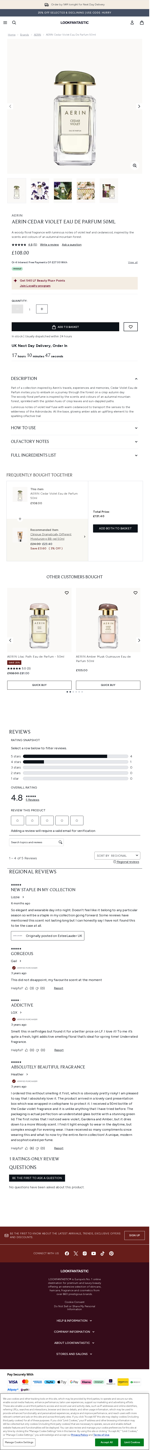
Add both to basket (115, 528)
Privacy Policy (79, 1435)
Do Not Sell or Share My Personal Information (74, 1308)
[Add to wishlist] (131, 326)
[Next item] (139, 640)
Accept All (107, 1442)
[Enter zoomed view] (134, 165)
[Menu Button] (5, 22)
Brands (24, 34)
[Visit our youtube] (93, 1253)
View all (133, 262)
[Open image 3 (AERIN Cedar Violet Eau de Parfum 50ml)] (63, 190)
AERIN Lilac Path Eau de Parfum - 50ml (36, 656)
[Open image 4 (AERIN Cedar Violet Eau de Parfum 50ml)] (86, 190)
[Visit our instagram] (84, 1253)
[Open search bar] (14, 22)
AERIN (37, 34)
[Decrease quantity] (17, 309)
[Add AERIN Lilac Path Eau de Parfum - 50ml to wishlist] (66, 592)
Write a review (49, 244)
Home (12, 34)
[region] (74, 1421)
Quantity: (20, 300)
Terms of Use (101, 1435)
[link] (132, 22)
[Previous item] (10, 640)
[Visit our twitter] (75, 1253)
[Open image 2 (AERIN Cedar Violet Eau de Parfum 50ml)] (40, 190)
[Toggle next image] (139, 106)
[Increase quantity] (42, 309)
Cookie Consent (75, 1302)
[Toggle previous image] (10, 106)
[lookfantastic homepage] (75, 22)
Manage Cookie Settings (19, 1442)
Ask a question (72, 244)
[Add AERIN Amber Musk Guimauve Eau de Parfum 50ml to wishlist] (135, 592)
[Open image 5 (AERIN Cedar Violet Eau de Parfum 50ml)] (109, 190)
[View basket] (141, 22)
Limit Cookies (132, 1442)
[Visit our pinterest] (111, 1253)
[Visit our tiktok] (102, 1253)
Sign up (134, 1235)
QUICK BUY (39, 685)
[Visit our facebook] (66, 1253)
